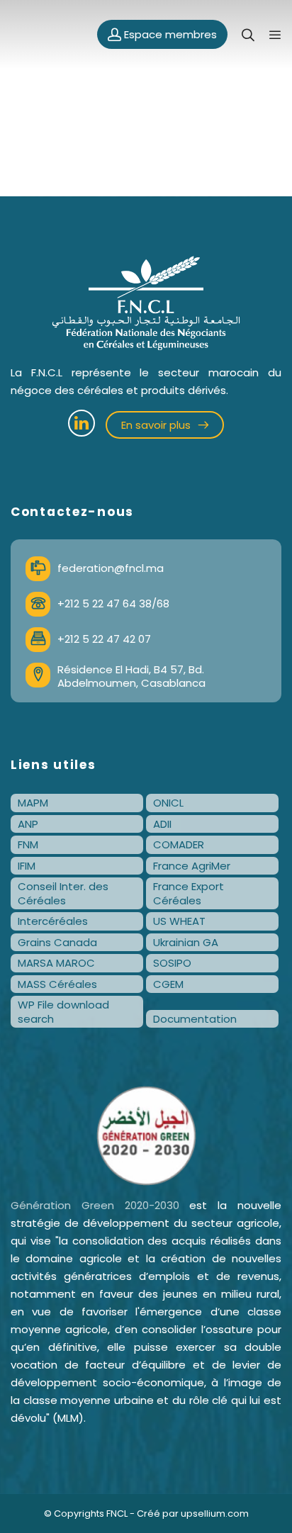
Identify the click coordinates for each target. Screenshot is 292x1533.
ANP (28, 823)
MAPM (33, 802)
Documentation (195, 1018)
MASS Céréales (57, 984)
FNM (28, 844)
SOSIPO (172, 962)
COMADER (178, 844)
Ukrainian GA (185, 942)
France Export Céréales (188, 893)
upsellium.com (215, 1513)
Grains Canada (57, 942)
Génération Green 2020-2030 (95, 1205)
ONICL (168, 802)
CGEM (168, 984)
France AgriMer (191, 865)
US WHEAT (179, 921)
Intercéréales (53, 921)
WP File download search (63, 1011)
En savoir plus (157, 424)
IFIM (26, 865)
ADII (162, 823)
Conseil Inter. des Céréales (63, 893)
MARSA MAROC (56, 962)
